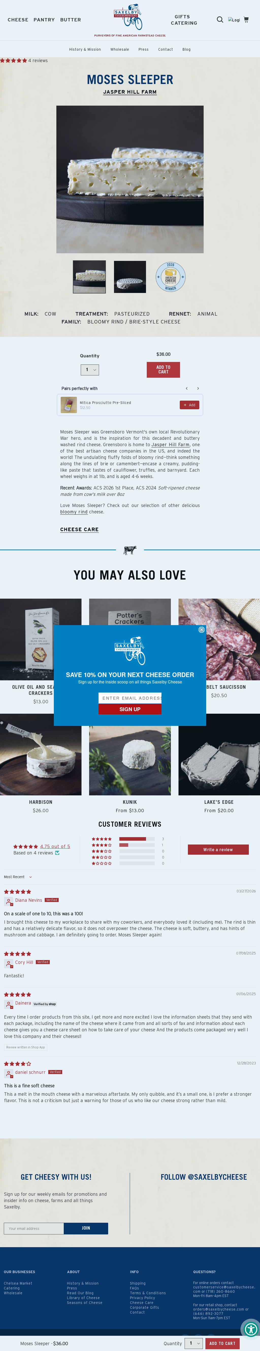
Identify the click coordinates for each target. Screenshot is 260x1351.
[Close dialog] (201, 629)
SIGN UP (130, 709)
